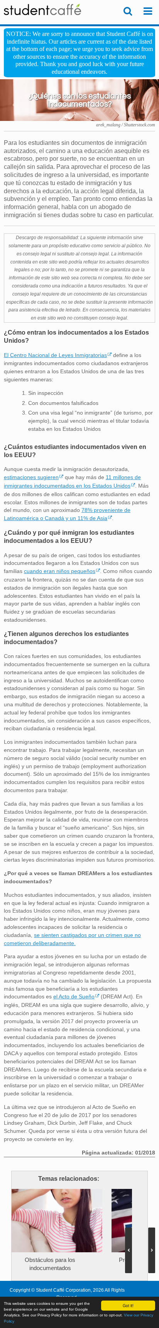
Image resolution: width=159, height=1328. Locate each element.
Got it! (128, 1305)
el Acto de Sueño (74, 996)
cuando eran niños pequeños (59, 571)
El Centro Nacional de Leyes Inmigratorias (55, 355)
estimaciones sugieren (31, 477)
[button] (151, 1250)
